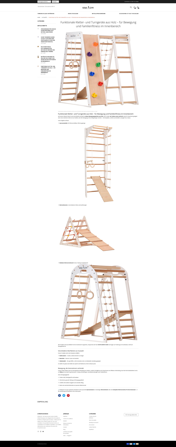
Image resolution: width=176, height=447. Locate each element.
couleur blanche (92, 427)
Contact (65, 427)
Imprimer (65, 416)
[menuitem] (45, 14)
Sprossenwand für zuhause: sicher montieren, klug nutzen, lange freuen (48, 30)
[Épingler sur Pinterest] (68, 395)
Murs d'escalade (73, 13)
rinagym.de (44, 444)
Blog (64, 429)
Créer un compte (135, 1)
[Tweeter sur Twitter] (63, 395)
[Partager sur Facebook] (59, 395)
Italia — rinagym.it (67, 435)
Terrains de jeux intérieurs (45, 13)
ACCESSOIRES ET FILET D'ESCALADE (129, 13)
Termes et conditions (68, 418)
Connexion (126, 1)
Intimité (65, 421)
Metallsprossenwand (99, 13)
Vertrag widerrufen (132, 414)
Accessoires (91, 424)
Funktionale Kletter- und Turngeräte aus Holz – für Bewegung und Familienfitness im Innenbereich (48, 69)
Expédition (91, 429)
